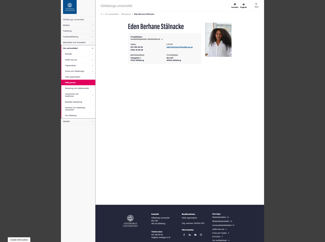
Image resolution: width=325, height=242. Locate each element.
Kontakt (68, 53)
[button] (256, 5)
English (243, 7)
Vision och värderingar (74, 71)
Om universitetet (70, 48)
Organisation (70, 65)
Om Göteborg (71, 115)
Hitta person (70, 82)
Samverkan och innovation (74, 42)
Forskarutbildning (70, 36)
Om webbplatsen (220, 240)
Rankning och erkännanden (77, 88)
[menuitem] (234, 5)
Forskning (67, 30)
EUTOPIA (216, 236)
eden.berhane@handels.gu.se (180, 47)
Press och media (219, 232)
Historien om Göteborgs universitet (75, 108)
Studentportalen (221, 217)
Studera (66, 25)
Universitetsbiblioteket (223, 225)
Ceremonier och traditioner (72, 94)
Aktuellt (66, 121)
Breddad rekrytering (73, 101)
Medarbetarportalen (222, 221)
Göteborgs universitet (73, 19)
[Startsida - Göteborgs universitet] (78, 8)
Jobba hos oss (71, 59)
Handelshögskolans (146, 39)
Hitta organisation (72, 76)
